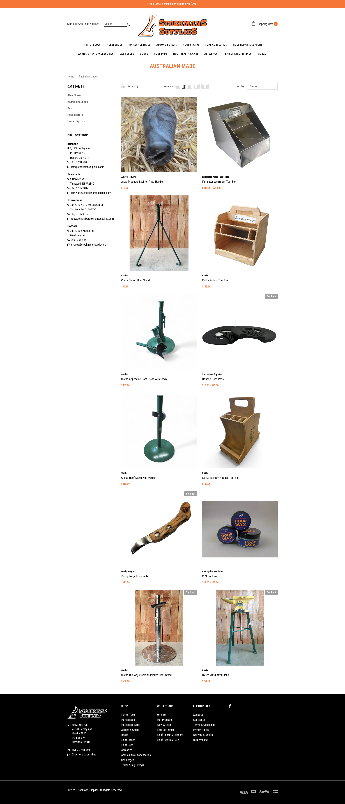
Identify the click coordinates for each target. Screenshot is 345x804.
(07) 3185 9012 (79, 214)
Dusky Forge (127, 571)
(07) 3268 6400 (79, 162)
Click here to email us (84, 754)
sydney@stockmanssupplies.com (89, 244)
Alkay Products (128, 176)
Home (70, 76)
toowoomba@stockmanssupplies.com (92, 218)
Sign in (71, 24)
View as (168, 86)
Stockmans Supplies (212, 374)
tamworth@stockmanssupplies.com (91, 193)
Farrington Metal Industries (215, 176)
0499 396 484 (78, 240)
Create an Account (88, 24)
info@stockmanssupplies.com (87, 167)
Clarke (124, 275)
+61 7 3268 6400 (81, 750)
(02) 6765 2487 (79, 188)
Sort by (240, 86)
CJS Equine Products (212, 571)
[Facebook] (231, 706)
